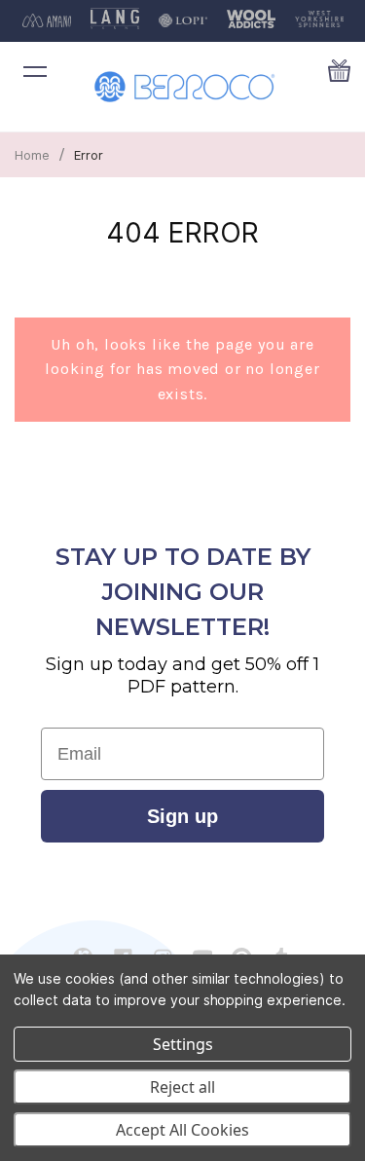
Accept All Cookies (182, 1130)
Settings (183, 1044)
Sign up (182, 816)
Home (32, 155)
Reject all (182, 1087)
